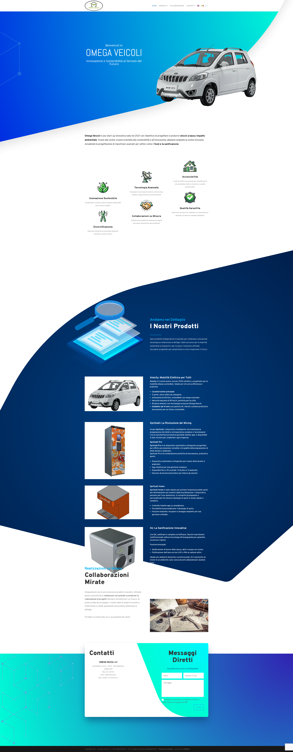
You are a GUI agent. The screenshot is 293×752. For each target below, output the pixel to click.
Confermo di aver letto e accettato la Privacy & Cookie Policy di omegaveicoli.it (180, 700)
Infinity (187, 749)
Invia (198, 707)
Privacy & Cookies (166, 749)
